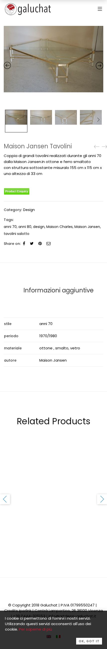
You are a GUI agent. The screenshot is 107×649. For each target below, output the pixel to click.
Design (29, 209)
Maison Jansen (87, 226)
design (39, 226)
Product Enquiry (16, 191)
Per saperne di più (35, 629)
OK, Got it (89, 641)
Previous (5, 499)
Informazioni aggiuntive (58, 290)
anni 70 (10, 226)
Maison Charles (59, 226)
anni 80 (24, 226)
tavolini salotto (16, 233)
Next (98, 120)
